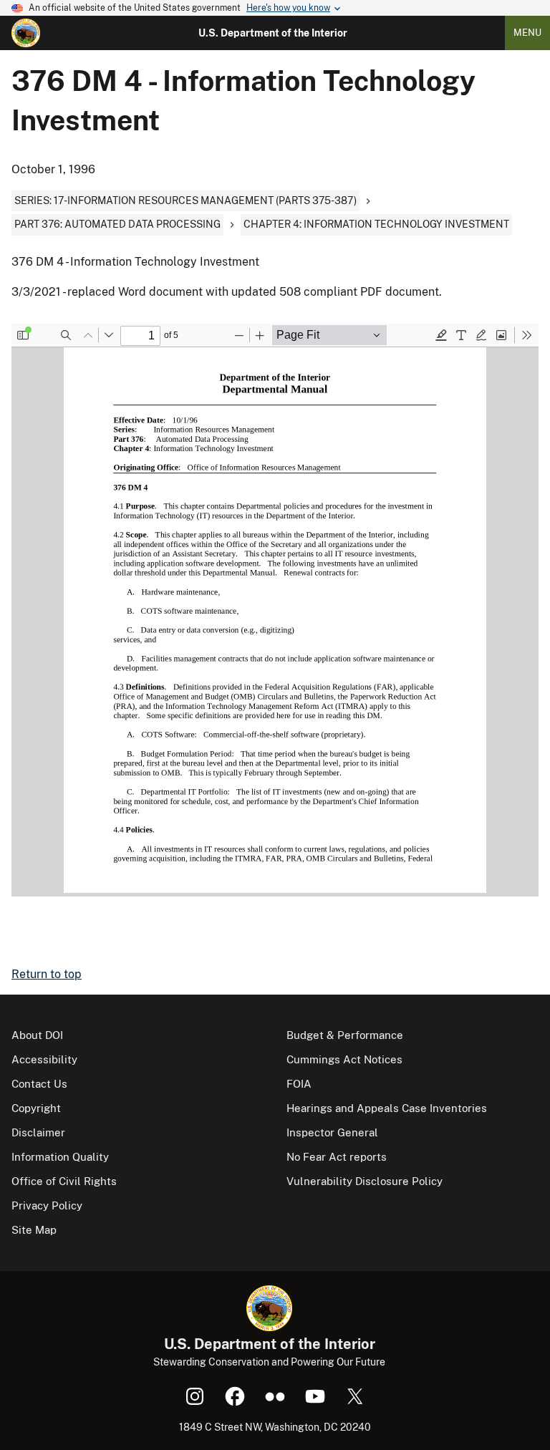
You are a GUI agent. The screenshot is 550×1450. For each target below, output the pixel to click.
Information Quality (60, 1157)
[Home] (25, 33)
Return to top (46, 974)
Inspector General (332, 1132)
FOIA (299, 1084)
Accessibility (44, 1059)
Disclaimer (38, 1132)
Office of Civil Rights (64, 1181)
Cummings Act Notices (344, 1059)
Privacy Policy (46, 1205)
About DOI (37, 1035)
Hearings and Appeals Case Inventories (386, 1108)
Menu (527, 32)
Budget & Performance (344, 1035)
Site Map (34, 1230)
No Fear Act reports (336, 1157)
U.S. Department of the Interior (272, 33)
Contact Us (39, 1084)
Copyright (36, 1108)
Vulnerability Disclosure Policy (364, 1181)
